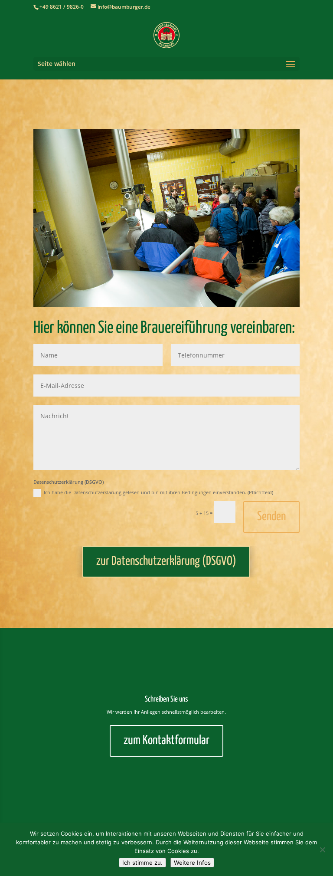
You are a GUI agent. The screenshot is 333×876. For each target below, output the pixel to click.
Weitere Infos (192, 862)
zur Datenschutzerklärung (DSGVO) (166, 561)
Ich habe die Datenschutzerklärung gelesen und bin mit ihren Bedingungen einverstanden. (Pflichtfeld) (158, 492)
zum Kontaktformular (166, 741)
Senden (271, 517)
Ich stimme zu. (142, 862)
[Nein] (322, 849)
